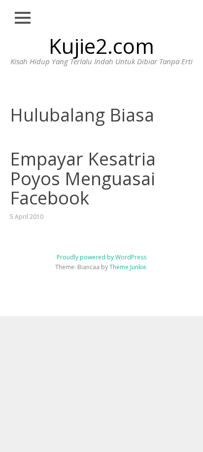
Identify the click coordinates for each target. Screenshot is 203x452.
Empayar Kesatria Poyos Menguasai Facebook (83, 178)
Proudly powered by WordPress (101, 257)
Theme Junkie (127, 267)
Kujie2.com (101, 46)
